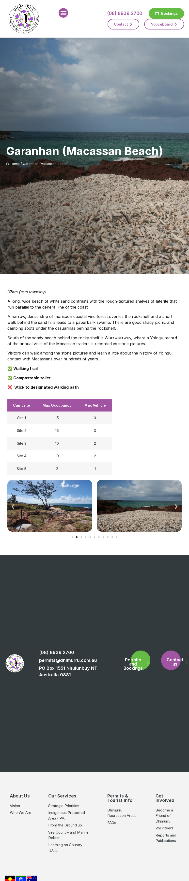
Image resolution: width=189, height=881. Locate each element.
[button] (63, 13)
